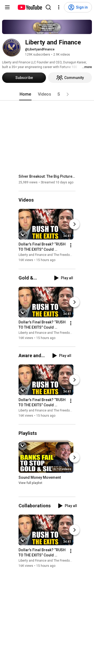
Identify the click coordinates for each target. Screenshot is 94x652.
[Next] (74, 224)
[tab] (25, 94)
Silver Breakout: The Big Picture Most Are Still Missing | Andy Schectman (47, 176)
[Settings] (59, 7)
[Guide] (7, 7)
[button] (67, 94)
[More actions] (71, 245)
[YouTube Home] (30, 7)
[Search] (48, 7)
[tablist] (47, 94)
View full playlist (30, 483)
